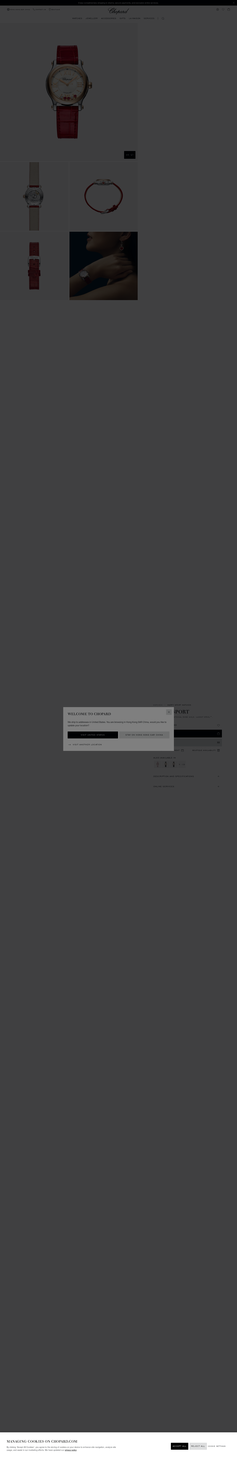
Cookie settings (217, 1446)
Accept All (180, 1446)
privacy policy (71, 1449)
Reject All (198, 1446)
